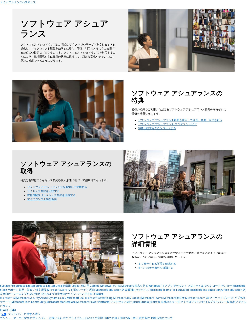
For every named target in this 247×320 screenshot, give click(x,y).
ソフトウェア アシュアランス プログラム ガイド (167, 124)
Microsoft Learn (195, 298)
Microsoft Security (28, 298)
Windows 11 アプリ (161, 286)
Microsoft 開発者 (173, 298)
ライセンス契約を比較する (43, 191)
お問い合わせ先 (58, 318)
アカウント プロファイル (188, 286)
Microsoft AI (8, 298)
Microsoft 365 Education (205, 290)
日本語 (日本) (8, 310)
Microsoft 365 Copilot (127, 298)
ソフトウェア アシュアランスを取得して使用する (57, 187)
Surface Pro (7, 286)
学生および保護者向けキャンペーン (62, 294)
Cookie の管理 (94, 318)
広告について (165, 318)
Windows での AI (110, 286)
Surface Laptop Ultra (49, 286)
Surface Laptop (25, 286)
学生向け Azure (94, 294)
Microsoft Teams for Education (169, 290)
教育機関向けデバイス (135, 290)
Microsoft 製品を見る (134, 286)
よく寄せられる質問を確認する (157, 263)
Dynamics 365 (57, 298)
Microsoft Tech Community (28, 302)
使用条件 (144, 318)
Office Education (231, 290)
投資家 (231, 302)
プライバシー (77, 318)
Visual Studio (140, 302)
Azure (44, 298)
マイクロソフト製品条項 (42, 199)
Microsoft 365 (75, 298)
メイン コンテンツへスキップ (18, 2)
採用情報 (155, 302)
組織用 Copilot (71, 286)
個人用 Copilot (90, 286)
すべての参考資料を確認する (155, 268)
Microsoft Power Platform (93, 302)
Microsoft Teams (152, 298)
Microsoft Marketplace (61, 302)
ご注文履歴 (40, 290)
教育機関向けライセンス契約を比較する (51, 195)
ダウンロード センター (218, 286)
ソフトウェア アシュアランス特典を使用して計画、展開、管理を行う (180, 120)
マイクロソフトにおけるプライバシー (203, 302)
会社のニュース (170, 302)
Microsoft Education (108, 290)
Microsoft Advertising (99, 298)
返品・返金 (25, 290)
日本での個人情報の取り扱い (121, 318)
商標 (153, 318)
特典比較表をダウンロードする (157, 128)
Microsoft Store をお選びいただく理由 (71, 290)
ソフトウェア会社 (121, 302)
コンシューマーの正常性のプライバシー (24, 318)
